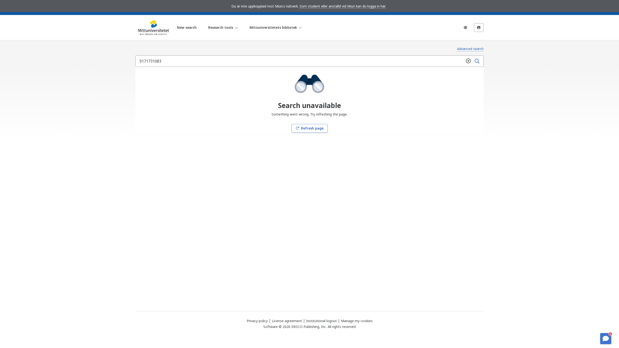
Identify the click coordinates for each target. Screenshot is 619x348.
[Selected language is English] (465, 27)
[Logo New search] (152, 27)
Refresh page (312, 128)
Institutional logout (321, 321)
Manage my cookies (357, 321)
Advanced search (470, 48)
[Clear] (468, 61)
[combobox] (300, 61)
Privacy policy (257, 321)
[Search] (477, 61)
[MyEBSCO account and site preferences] (479, 27)
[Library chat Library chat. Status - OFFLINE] (605, 338)
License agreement (287, 321)
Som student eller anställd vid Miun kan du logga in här (343, 6)
